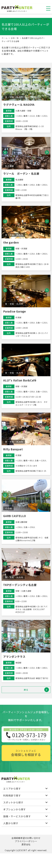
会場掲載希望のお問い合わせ (26, 838)
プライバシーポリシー (26, 841)
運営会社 (25, 844)
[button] (5, 83)
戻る (26, 689)
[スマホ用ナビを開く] (48, 8)
